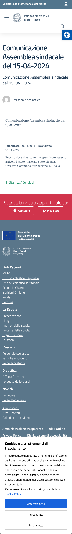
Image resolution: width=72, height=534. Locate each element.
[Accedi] (66, 4)
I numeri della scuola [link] (16, 325)
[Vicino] (67, 440)
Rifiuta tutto (36, 525)
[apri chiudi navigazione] (6, 17)
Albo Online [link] (57, 428)
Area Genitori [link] (11, 412)
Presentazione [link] (11, 315)
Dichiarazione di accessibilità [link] (47, 435)
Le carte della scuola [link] (16, 330)
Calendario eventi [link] (14, 400)
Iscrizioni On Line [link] (13, 292)
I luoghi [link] (7, 320)
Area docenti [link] (10, 408)
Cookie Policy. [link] (13, 494)
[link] (67, 35)
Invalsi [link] (6, 297)
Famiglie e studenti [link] (14, 358)
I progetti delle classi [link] (16, 381)
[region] (36, 485)
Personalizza (36, 514)
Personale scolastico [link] (15, 353)
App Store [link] (23, 210)
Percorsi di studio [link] (13, 363)
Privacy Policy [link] (11, 435)
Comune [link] (7, 302)
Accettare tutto (36, 504)
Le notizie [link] (8, 395)
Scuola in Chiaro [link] (13, 287)
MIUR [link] (6, 273)
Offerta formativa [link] (14, 376)
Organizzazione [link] (12, 335)
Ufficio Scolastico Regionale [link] (20, 278)
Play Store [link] (53, 210)
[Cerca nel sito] (62, 26)
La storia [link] (8, 339)
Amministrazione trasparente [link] (22, 428)
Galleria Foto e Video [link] (16, 417)
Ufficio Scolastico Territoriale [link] (20, 282)
